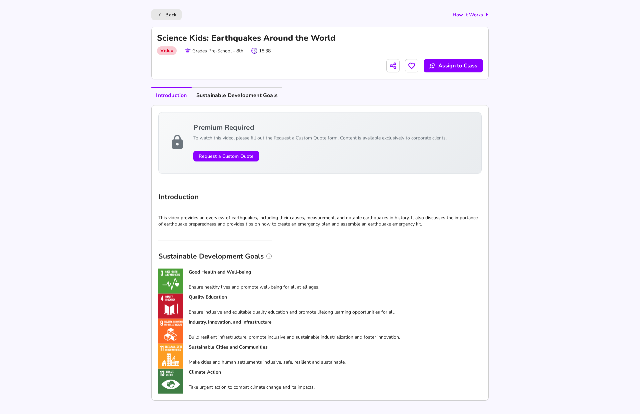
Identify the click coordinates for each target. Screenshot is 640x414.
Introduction (171, 95)
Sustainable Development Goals (237, 95)
